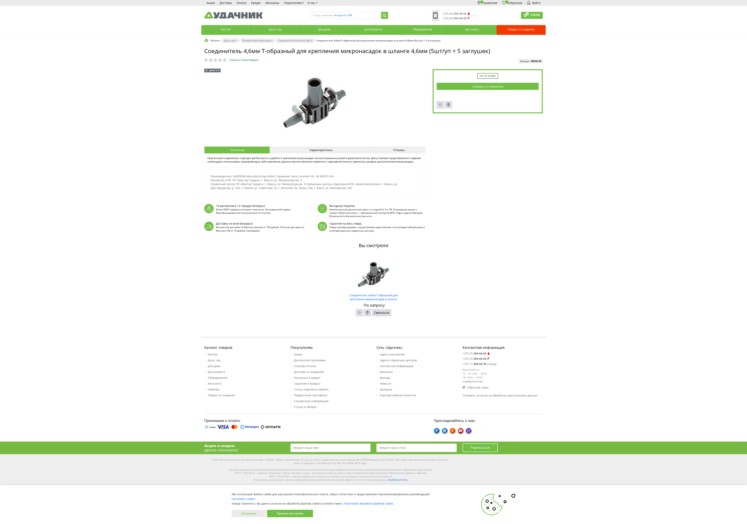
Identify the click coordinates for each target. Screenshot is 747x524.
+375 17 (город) (479, 364)
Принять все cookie (290, 513)
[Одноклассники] (453, 431)
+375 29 (474, 353)
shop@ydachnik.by (398, 479)
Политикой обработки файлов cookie (368, 503)
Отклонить (248, 513)
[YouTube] (461, 431)
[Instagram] (469, 431)
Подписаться (480, 447)
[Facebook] (437, 431)
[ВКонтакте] (445, 431)
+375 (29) (454, 13)
